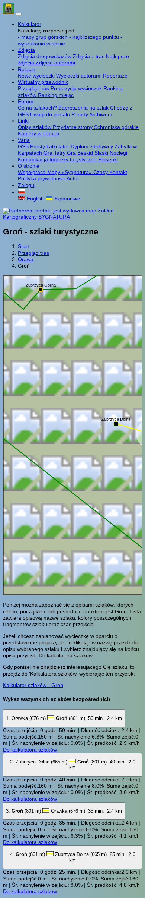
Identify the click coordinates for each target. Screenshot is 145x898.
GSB (24, 146)
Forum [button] (25, 101)
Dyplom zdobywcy (93, 146)
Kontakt (118, 172)
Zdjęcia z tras (89, 56)
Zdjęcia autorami (55, 63)
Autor (73, 178)
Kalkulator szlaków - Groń (33, 685)
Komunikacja (33, 159)
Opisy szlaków (35, 127)
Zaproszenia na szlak (84, 108)
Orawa (25, 259)
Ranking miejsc (56, 95)
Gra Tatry (55, 153)
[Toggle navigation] (19, 14)
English (34, 199)
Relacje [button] (26, 69)
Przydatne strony (73, 127)
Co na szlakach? (38, 108)
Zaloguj (26, 185)
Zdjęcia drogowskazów (45, 56)
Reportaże (115, 76)
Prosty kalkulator (50, 146)
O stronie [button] (28, 166)
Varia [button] (24, 140)
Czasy (101, 172)
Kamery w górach (38, 133)
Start (23, 246)
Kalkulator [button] (29, 24)
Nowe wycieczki (37, 76)
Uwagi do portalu (50, 114)
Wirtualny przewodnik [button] (43, 82)
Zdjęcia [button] (26, 50)
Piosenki (108, 159)
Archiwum (100, 114)
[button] (21, 192)
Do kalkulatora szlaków (30, 750)
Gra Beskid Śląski (88, 153)
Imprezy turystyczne (73, 159)
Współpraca (32, 172)
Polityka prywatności (42, 178)
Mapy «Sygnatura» (70, 172)
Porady (80, 114)
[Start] (9, 12)
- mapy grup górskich (43, 37)
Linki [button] (23, 121)
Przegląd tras (34, 88)
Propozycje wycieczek (77, 88)
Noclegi (118, 153)
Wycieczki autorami (79, 76)
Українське (66, 199)
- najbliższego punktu (94, 37)
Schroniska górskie (116, 127)
